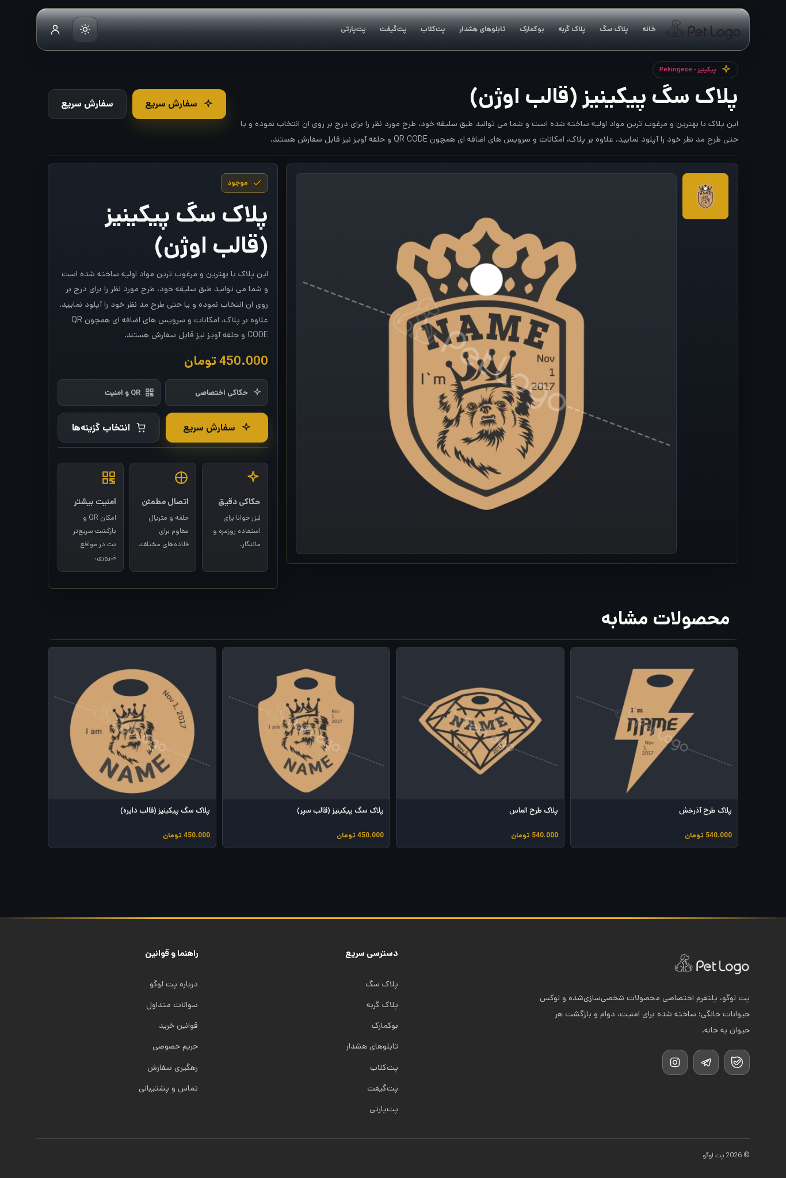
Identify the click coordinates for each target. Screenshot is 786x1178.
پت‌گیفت (393, 29)
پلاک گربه (572, 29)
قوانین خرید (178, 1025)
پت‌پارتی (353, 29)
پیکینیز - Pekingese (687, 69)
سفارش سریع (171, 103)
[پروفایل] (55, 29)
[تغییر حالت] (85, 29)
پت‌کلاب (433, 29)
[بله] (737, 1062)
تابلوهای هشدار (482, 29)
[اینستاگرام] (675, 1062)
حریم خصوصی (175, 1046)
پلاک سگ (614, 29)
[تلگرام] (706, 1062)
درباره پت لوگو (174, 984)
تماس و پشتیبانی (168, 1088)
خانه (649, 29)
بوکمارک (532, 29)
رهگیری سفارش (172, 1067)
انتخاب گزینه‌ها (101, 427)
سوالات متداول (172, 1005)
